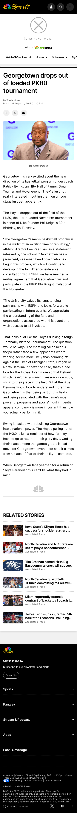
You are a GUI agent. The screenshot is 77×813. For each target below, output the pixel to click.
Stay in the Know (13, 660)
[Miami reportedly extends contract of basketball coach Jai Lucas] (13, 600)
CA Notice (37, 780)
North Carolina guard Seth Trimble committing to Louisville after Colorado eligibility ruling (48, 581)
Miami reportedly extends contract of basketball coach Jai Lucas (49, 598)
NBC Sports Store (63, 775)
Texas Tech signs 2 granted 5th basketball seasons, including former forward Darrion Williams (49, 616)
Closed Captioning (35, 775)
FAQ (49, 775)
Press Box (9, 778)
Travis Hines (13, 100)
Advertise (8, 775)
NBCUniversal (24, 786)
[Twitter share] (15, 113)
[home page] (16, 7)
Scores (40, 57)
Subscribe (11, 675)
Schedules (58, 57)
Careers (19, 775)
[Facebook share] (6, 113)
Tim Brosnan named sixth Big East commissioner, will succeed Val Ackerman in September (49, 563)
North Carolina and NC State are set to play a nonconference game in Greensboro (49, 546)
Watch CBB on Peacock (19, 57)
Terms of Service (52, 780)
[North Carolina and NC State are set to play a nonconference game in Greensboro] (13, 547)
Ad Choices (22, 778)
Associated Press (35, 534)
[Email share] (24, 113)
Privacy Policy (37, 778)
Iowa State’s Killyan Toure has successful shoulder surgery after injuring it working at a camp (47, 528)
